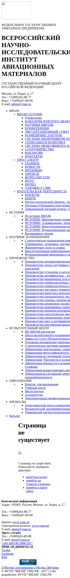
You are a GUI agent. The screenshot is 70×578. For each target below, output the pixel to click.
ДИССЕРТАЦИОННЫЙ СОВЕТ (47, 131)
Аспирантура (34, 394)
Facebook (8, 553)
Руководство (33, 117)
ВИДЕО (30, 184)
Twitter (6, 550)
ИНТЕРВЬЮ (33, 170)
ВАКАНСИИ (34, 152)
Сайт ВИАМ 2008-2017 (17, 543)
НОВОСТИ (32, 167)
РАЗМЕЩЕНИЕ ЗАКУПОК (43, 135)
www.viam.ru (20, 522)
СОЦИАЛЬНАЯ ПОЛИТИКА (45, 142)
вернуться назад (36, 477)
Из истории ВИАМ (38, 216)
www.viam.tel (40, 525)
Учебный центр (35, 387)
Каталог (14, 415)
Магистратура (34, 391)
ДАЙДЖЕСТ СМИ (38, 188)
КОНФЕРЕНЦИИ (37, 128)
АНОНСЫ (32, 174)
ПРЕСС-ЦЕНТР (28, 159)
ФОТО (29, 181)
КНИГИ (30, 198)
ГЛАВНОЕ (32, 163)
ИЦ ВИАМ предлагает (40, 331)
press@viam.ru (20, 539)
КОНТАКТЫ (34, 156)
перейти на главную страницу (38, 482)
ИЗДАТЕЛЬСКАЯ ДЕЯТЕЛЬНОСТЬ (42, 191)
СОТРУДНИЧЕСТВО (39, 149)
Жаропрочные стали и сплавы (45, 247)
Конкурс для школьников (41, 384)
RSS (4, 557)
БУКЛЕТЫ (32, 195)
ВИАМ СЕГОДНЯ (29, 114)
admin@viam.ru (21, 104)
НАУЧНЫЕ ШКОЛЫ (39, 124)
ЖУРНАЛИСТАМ (37, 177)
